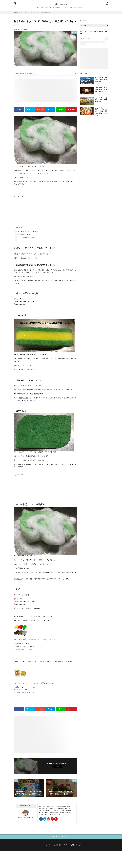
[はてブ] (50, 109)
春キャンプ (83, 44)
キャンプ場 (48, 7)
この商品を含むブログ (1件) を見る (25, 692)
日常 (22, 12)
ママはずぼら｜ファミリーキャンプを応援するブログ (66, 845)
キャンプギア (40, 7)
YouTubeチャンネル (67, 7)
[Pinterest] (71, 109)
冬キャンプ (102, 41)
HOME (16, 12)
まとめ (18, 240)
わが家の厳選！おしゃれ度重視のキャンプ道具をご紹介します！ (101, 89)
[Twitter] (30, 109)
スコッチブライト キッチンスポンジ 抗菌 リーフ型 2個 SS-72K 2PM (34, 683)
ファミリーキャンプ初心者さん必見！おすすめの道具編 (101, 99)
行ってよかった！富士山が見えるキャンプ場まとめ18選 (101, 79)
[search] (106, 38)
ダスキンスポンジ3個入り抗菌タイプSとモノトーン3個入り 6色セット (34, 640)
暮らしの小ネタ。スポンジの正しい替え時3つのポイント (38, 12)
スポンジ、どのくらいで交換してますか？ (28, 231)
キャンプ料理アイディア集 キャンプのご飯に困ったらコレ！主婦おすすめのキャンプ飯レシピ (101, 111)
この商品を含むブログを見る (23, 649)
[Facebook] (19, 109)
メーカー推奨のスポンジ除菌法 (25, 237)
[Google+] (40, 109)
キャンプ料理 (56, 7)
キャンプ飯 (96, 41)
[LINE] (61, 109)
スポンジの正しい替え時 (23, 234)
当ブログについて (78, 7)
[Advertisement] (45, 90)
